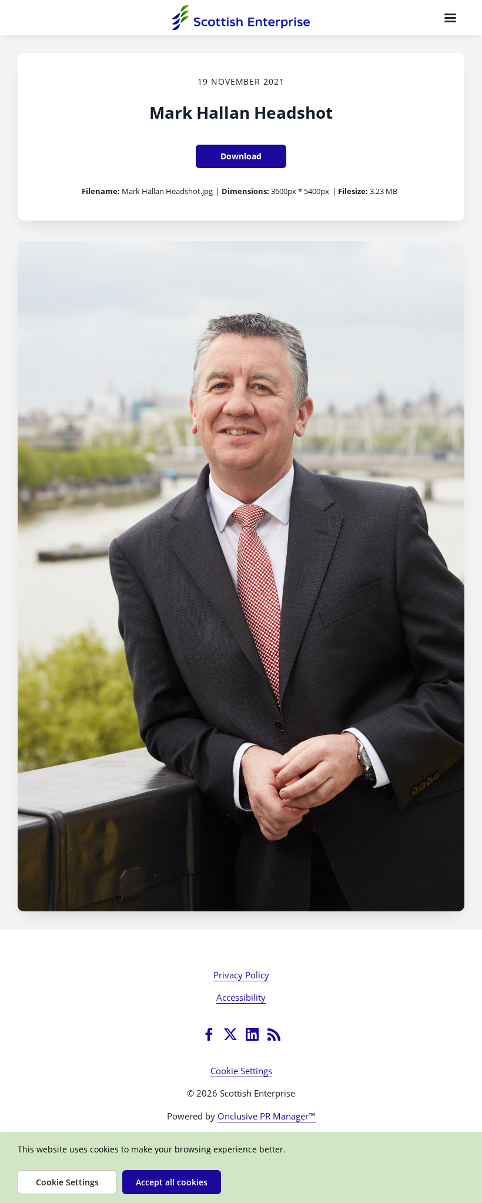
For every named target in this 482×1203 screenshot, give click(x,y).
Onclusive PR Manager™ (266, 1116)
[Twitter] (230, 1034)
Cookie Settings (241, 1071)
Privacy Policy (241, 975)
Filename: (101, 191)
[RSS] (273, 1034)
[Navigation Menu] (450, 17)
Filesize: (353, 191)
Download (241, 156)
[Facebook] (208, 1034)
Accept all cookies (171, 1182)
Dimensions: (245, 191)
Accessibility (241, 997)
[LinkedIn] (252, 1034)
